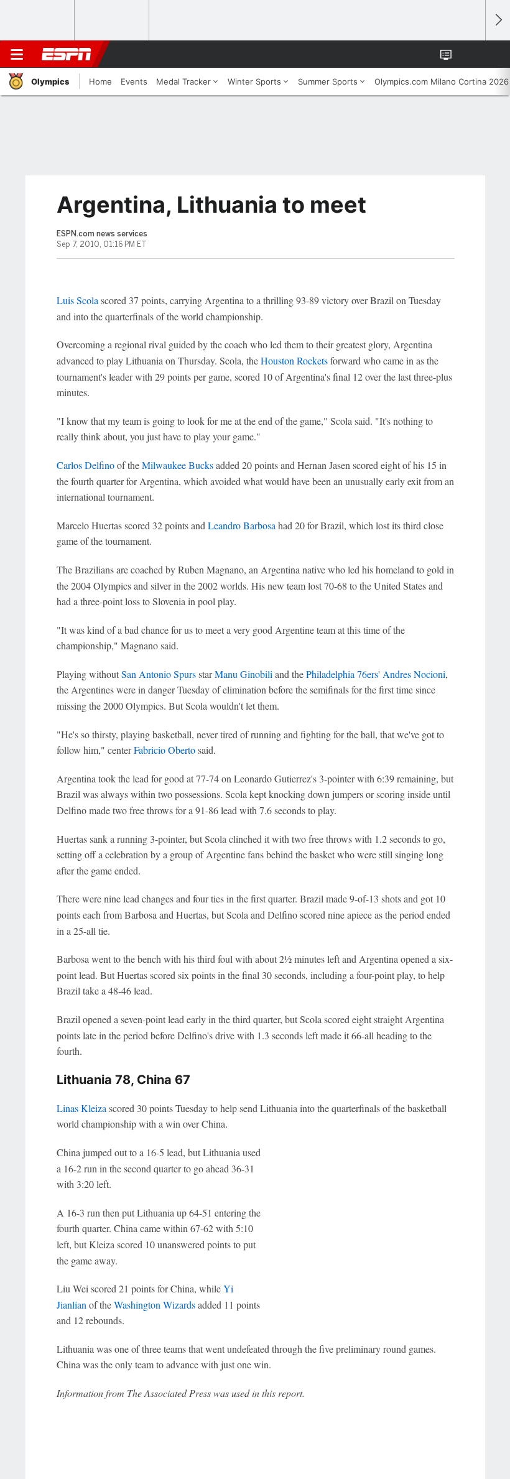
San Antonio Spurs (158, 673)
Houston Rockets (294, 360)
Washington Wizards (154, 1304)
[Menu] (17, 54)
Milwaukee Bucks (177, 464)
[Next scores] (497, 20)
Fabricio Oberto (164, 749)
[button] (469, 54)
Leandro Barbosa (242, 525)
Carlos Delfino (85, 464)
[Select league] (38, 20)
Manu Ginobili (243, 673)
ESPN (66, 54)
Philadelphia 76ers (342, 673)
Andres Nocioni (413, 673)
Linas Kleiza (81, 1108)
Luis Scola (77, 300)
